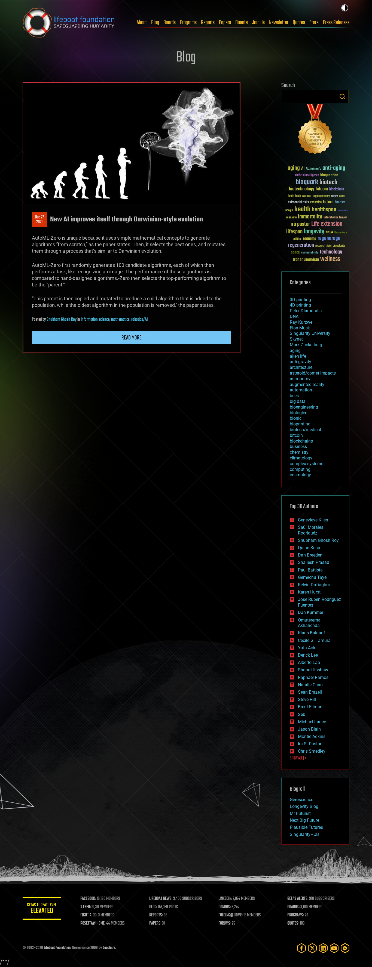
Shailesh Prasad (313, 562)
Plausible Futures (306, 827)
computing (300, 469)
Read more (131, 337)
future (328, 202)
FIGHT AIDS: (88, 915)
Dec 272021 (39, 220)
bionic (295, 418)
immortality (310, 217)
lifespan (294, 232)
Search (342, 96)
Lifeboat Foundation (57, 948)
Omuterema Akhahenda (309, 622)
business (298, 446)
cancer (307, 196)
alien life (298, 356)
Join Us (258, 22)
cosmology (300, 474)
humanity (343, 210)
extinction (316, 202)
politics (297, 239)
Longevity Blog (304, 806)
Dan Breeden (310, 555)
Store (314, 22)
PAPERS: (155, 923)
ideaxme (291, 218)
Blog (155, 22)
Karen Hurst (309, 592)
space (295, 252)
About (142, 22)
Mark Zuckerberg (306, 344)
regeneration (301, 245)
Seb (301, 714)
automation (301, 390)
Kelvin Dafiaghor (314, 584)
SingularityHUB (304, 834)
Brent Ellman (310, 706)
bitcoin (322, 189)
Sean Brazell (310, 692)
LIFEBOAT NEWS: (160, 898)
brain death (294, 196)
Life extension (326, 224)
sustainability (309, 253)
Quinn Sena (309, 547)
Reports (208, 22)
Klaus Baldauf (311, 632)
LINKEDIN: (225, 898)
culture (334, 196)
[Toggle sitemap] (333, 7)
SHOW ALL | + (298, 758)
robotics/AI (139, 319)
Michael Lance (312, 721)
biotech (328, 182)
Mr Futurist (300, 813)
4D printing (300, 305)
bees (294, 395)
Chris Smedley (311, 751)
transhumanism (306, 259)
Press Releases (336, 22)
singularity (339, 246)
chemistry (299, 452)
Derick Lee (308, 655)
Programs (188, 22)
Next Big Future (304, 820)
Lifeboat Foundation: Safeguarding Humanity (69, 23)
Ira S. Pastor (309, 743)
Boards (169, 22)
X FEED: (85, 907)
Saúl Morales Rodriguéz (310, 530)
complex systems (306, 463)
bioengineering (304, 407)
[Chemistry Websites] (315, 130)
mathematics (120, 319)
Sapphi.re (109, 948)
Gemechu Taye (312, 577)
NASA (329, 232)
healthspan (324, 209)
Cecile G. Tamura (314, 640)
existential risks (298, 202)
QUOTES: (293, 923)
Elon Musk (300, 327)
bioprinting (300, 424)
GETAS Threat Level (41, 909)
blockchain (336, 189)
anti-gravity (300, 361)
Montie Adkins (311, 736)
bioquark (307, 182)
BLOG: (153, 907)
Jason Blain (309, 729)
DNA (294, 316)
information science (95, 319)
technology (331, 252)
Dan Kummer (310, 612)
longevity (314, 231)
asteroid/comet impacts (313, 373)
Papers (225, 22)
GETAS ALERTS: (297, 898)
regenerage (329, 239)
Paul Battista (310, 570)
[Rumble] (345, 948)
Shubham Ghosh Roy (62, 319)
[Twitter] (312, 948)
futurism (340, 203)
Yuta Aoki (307, 647)
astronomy (300, 378)
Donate (241, 22)
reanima (309, 238)
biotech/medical (305, 429)
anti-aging (333, 168)
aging (294, 168)
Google (289, 210)
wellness (330, 259)
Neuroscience (340, 232)
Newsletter (278, 22)
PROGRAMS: (295, 915)
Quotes (299, 22)
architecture (301, 367)
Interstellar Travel (335, 218)
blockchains (301, 441)
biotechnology (301, 189)
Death (341, 196)
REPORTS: (156, 915)
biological (299, 412)
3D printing (300, 299)
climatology (301, 458)
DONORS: (224, 907)
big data (298, 401)
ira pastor (300, 224)
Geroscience (301, 799)
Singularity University (310, 333)
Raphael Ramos (313, 677)
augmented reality (307, 384)
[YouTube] (334, 948)
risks (329, 246)
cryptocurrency (321, 196)
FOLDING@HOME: (230, 915)
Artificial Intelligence (307, 175)
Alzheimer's (313, 169)
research (320, 246)
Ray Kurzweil (302, 322)
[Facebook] (301, 948)
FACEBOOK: (88, 898)
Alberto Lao (309, 662)
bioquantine (329, 175)
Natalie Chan (310, 684)
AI (302, 168)
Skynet (296, 339)
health (302, 210)
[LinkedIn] (323, 948)
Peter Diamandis (306, 310)
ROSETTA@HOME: (92, 923)
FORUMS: (224, 923)
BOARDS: (293, 907)
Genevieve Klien (313, 520)
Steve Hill (307, 699)
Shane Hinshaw (313, 669)
